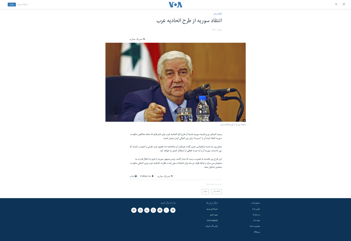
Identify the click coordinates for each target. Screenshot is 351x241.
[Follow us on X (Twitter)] (166, 210)
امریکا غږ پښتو (23, 5)
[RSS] (146, 210)
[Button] (137, 39)
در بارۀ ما (256, 215)
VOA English (212, 221)
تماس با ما (256, 209)
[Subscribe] (133, 210)
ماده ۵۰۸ (256, 221)
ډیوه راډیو (214, 215)
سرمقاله (257, 232)
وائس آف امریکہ (212, 226)
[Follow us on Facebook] (173, 210)
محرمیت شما (255, 226)
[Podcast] (140, 210)
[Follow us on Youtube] (159, 210)
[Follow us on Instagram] (153, 210)
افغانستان (217, 14)
